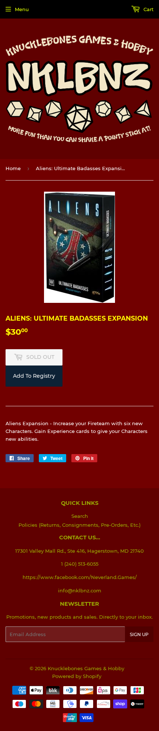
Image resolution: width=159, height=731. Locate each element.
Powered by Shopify (76, 676)
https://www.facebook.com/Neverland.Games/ (80, 577)
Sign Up (139, 634)
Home (13, 168)
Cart (147, 9)
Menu (22, 9)
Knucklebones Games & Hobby (86, 668)
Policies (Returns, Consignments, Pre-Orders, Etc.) (79, 525)
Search (79, 516)
